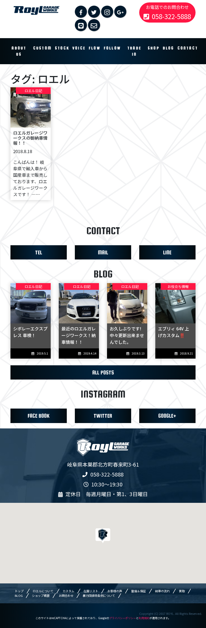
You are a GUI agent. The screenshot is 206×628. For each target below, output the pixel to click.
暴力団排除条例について (99, 595)
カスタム (68, 591)
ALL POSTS (103, 372)
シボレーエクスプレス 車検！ (30, 331)
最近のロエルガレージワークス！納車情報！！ (78, 335)
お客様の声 (114, 591)
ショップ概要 (41, 595)
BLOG (19, 595)
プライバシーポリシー (122, 618)
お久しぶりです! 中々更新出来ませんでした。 (127, 335)
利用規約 (144, 618)
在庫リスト (90, 591)
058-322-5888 (171, 16)
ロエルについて (43, 591)
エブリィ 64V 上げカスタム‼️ (173, 331)
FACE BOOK (38, 416)
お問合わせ (66, 595)
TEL (38, 252)
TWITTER (103, 416)
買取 (182, 591)
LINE (167, 252)
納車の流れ (162, 591)
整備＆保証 (138, 591)
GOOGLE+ (167, 416)
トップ (19, 591)
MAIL (103, 252)
